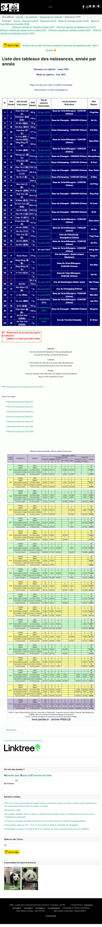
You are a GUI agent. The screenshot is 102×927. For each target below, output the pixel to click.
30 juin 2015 (44, 150)
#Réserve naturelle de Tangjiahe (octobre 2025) (33, 27)
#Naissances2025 (48, 21)
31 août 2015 (44, 295)
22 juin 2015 (44, 120)
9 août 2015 (44, 236)
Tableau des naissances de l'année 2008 (20, 431)
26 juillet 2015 (44, 170)
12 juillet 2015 (44, 162)
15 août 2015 (44, 242)
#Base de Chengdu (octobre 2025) (73, 21)
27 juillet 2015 (44, 184)
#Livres (17, 21)
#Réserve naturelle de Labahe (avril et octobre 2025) (23, 30)
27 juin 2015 (44, 141)
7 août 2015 (44, 212)
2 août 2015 (44, 193)
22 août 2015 (43, 274)
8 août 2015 (44, 220)
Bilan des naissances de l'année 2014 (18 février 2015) (25, 386)
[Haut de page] (99, 924)
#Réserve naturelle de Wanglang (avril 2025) (76, 27)
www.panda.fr (16, 908)
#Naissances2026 (30, 21)
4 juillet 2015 (44, 156)
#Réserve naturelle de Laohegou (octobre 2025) (69, 30)
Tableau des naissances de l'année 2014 (20, 401)
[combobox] (16, 730)
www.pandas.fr (28, 908)
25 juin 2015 (44, 130)
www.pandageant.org (54, 908)
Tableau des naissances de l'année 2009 (20, 426)
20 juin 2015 (44, 112)
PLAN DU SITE (51, 916)
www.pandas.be (40, 908)
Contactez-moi (88, 905)
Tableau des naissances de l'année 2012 (20, 411)
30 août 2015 (43, 289)
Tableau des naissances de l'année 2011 (20, 416)
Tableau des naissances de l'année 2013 (20, 406)
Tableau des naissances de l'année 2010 (20, 421)
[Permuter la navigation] (50, 7)
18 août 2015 (44, 255)
